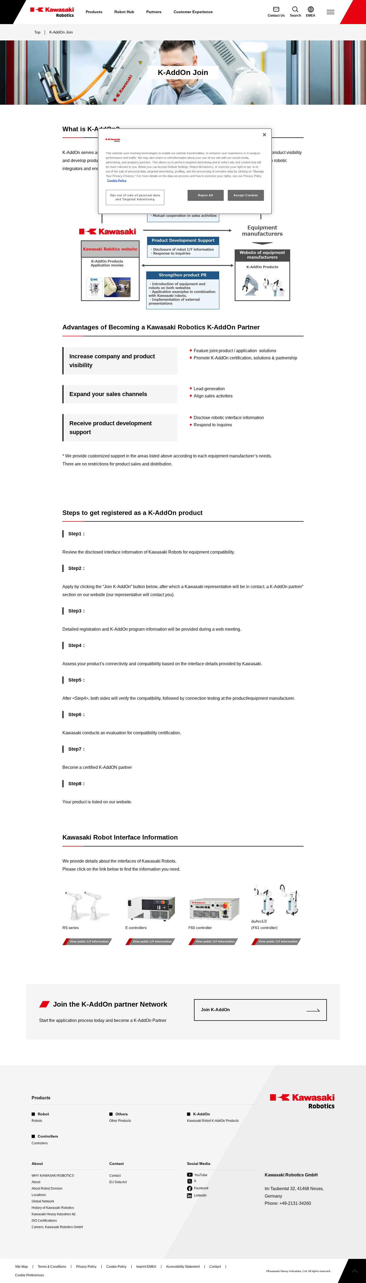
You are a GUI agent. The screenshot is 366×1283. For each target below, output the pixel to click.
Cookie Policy (116, 180)
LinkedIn (197, 1195)
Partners (154, 12)
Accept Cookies (246, 195)
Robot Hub (124, 12)
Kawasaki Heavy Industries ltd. (54, 1214)
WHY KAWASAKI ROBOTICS (53, 1175)
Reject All (205, 195)
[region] (185, 171)
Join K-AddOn (215, 1009)
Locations (39, 1195)
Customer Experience (193, 12)
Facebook (197, 1188)
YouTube (197, 1175)
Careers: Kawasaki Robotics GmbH (57, 1227)
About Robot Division (47, 1188)
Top (37, 32)
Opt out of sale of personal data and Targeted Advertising (135, 197)
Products (94, 12)
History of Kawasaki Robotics (53, 1208)
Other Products (120, 1121)
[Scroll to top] (352, 1271)
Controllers (40, 1143)
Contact (115, 1175)
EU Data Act (118, 1182)
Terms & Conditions (52, 1267)
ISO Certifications (44, 1220)
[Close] (264, 135)
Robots (37, 1121)
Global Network (43, 1201)
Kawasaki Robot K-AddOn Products (213, 1121)
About (36, 1182)
